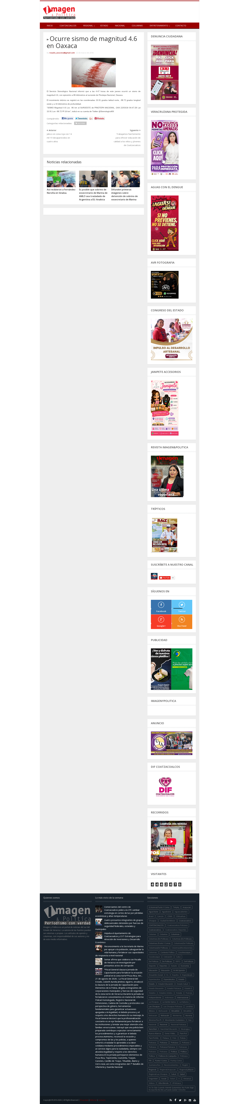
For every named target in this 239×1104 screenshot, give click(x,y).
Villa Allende (163, 1083)
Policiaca (163, 1042)
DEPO (178, 961)
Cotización (168, 957)
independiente (155, 997)
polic (174, 1038)
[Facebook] (175, 1100)
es (167, 975)
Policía (182, 1038)
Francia (189, 993)
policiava (163, 1051)
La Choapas (154, 1002)
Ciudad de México (167, 920)
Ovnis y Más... (170, 1033)
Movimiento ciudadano (175, 1020)
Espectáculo (187, 975)
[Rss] (170, 1100)
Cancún (160, 916)
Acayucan (187, 907)
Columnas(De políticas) (158, 948)
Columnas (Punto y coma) (159, 943)
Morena (188, 1015)
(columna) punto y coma (159, 907)
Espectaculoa (154, 979)
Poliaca (166, 1038)
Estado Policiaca (174, 988)
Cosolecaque (154, 957)
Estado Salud (182, 984)
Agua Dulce (153, 911)
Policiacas (183, 1047)
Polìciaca (152, 1047)
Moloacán (165, 1015)
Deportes (163, 966)
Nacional (120, 25)
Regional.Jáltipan (186, 1069)
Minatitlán (175, 1011)
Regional (152, 1069)
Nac (190, 1020)
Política (184, 1051)
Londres (189, 1006)
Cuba (178, 957)
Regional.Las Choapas (158, 1074)
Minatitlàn (187, 1011)
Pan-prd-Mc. (154, 1038)
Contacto (180, 25)
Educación (165, 970)
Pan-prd (183, 1033)
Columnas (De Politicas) (158, 939)
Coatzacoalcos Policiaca (177, 925)
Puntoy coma (176, 1060)
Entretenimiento (159, 25)
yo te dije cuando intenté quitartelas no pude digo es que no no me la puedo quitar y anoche (171, 1088)
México (152, 1011)
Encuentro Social (156, 975)
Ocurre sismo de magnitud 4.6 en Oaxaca (92, 42)
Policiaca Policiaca (167, 1047)
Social (163, 1078)
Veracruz (187, 1078)
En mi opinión (179, 970)
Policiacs (152, 1051)
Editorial (93, 1100)
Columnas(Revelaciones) (182, 948)
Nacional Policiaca (178, 1024)
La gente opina (169, 1002)
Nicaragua (185, 1029)
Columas (152, 934)
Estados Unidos (165, 993)
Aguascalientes (181, 911)
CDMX (169, 916)
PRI (150, 1060)
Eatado (174, 966)
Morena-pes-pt (155, 1020)
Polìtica (152, 1056)
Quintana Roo (154, 1065)
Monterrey (177, 1015)
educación (153, 970)
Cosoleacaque (184, 952)
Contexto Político (168, 952)
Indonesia (169, 997)
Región (185, 1065)
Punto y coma (161, 1060)
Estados (152, 993)
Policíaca (174, 1042)
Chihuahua (180, 916)
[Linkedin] (190, 1100)
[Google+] (185, 1100)
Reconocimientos (171, 1065)
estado (181, 979)
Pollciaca (184, 1056)
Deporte (152, 966)
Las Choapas (154, 1006)
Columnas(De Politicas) (183, 943)
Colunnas (153, 952)
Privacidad (84, 1100)
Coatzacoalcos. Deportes (175, 930)
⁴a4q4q (176, 907)
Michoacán (163, 1011)
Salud (182, 1074)
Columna (163, 934)
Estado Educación (165, 984)
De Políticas (167, 961)
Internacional (182, 997)
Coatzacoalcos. (155, 930)
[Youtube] (195, 1100)
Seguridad (153, 1078)
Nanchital (153, 1029)
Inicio (50, 25)
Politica (174, 1051)
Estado (104, 25)
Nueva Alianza (155, 1033)
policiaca (152, 1042)
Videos (152, 1083)
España (175, 975)
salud (173, 1074)
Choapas (152, 920)
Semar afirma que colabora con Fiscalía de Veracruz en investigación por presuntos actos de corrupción (122, 962)
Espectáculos (169, 979)
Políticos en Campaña (167, 1056)
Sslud (172, 1078)
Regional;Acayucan (168, 1069)
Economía (185, 966)
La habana (184, 1002)
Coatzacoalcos (68, 25)
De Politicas (154, 961)
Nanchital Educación (168, 1029)
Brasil (151, 916)
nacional (152, 1024)
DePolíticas (188, 961)
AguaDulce (166, 911)
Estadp (179, 993)
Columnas (137, 25)
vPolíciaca (176, 1083)
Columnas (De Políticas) (182, 939)
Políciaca (185, 1042)
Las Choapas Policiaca (172, 1006)
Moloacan (153, 1015)
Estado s (188, 988)
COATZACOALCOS (156, 925)
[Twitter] (180, 1100)
